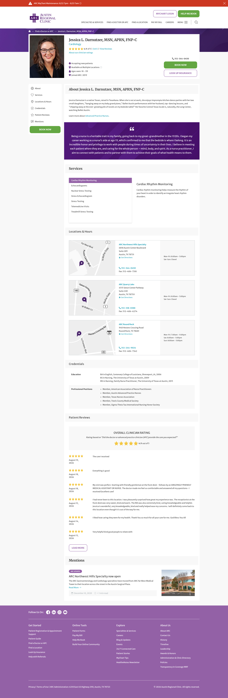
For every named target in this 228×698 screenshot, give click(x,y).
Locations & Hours (43, 101)
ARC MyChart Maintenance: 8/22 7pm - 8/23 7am (56, 3)
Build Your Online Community (86, 644)
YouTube (65, 612)
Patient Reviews (42, 115)
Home (29, 31)
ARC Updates (75, 571)
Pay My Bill (156, 22)
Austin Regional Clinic (42, 18)
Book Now (181, 65)
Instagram (59, 612)
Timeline (164, 644)
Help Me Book (189, 13)
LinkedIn (54, 612)
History (163, 640)
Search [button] (196, 22)
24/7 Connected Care (125, 649)
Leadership (165, 649)
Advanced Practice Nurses (97, 116)
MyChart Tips (122, 658)
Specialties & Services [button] (92, 22)
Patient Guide (34, 638)
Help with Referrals (37, 656)
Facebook (48, 612)
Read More (74, 587)
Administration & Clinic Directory (175, 658)
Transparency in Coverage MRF (174, 667)
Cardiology (75, 44)
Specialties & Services (126, 631)
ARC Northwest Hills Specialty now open (95, 576)
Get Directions (127, 257)
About (38, 88)
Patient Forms (78, 631)
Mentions (39, 121)
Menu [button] (180, 22)
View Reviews (106, 49)
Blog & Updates (123, 640)
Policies (163, 662)
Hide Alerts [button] (224, 3)
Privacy (31, 687)
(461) (95, 49)
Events (119, 644)
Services (38, 95)
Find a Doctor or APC (117, 22)
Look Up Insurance (180, 73)
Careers (170, 22)
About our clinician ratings (81, 52)
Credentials (40, 108)
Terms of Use (43, 687)
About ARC (165, 631)
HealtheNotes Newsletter (128, 662)
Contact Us (165, 635)
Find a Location (140, 22)
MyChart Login (165, 13)
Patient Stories (123, 653)
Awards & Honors (168, 653)
